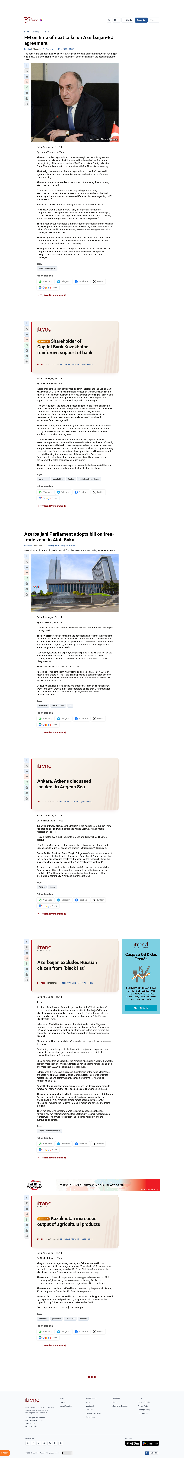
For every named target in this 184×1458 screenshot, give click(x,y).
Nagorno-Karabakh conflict (49, 1131)
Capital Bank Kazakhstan (89, 479)
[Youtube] (44, 1443)
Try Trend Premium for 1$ (53, 295)
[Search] (109, 20)
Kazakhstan (43, 479)
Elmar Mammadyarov (47, 268)
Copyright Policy (144, 1410)
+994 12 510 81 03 (31, 1423)
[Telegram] (49, 1443)
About (88, 1402)
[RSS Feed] (60, 1443)
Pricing (114, 1402)
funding (71, 479)
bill (70, 706)
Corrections (90, 1417)
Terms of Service (144, 1402)
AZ (152, 1453)
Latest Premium (66, 1406)
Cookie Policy (143, 1413)
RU (156, 1453)
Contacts (89, 1410)
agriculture (43, 1319)
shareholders (58, 479)
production (56, 1319)
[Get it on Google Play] (150, 1443)
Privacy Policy (143, 1406)
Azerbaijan (43, 706)
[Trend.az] (33, 20)
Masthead (90, 1406)
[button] (26, 65)
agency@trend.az (31, 1426)
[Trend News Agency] (32, 1400)
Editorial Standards (93, 1413)
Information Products (120, 1406)
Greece (52, 887)
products (83, 1319)
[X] (38, 1443)
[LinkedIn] (55, 1443)
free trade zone (58, 706)
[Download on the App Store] (132, 1443)
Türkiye (42, 887)
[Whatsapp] (27, 1443)
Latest (62, 1402)
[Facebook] (33, 1443)
